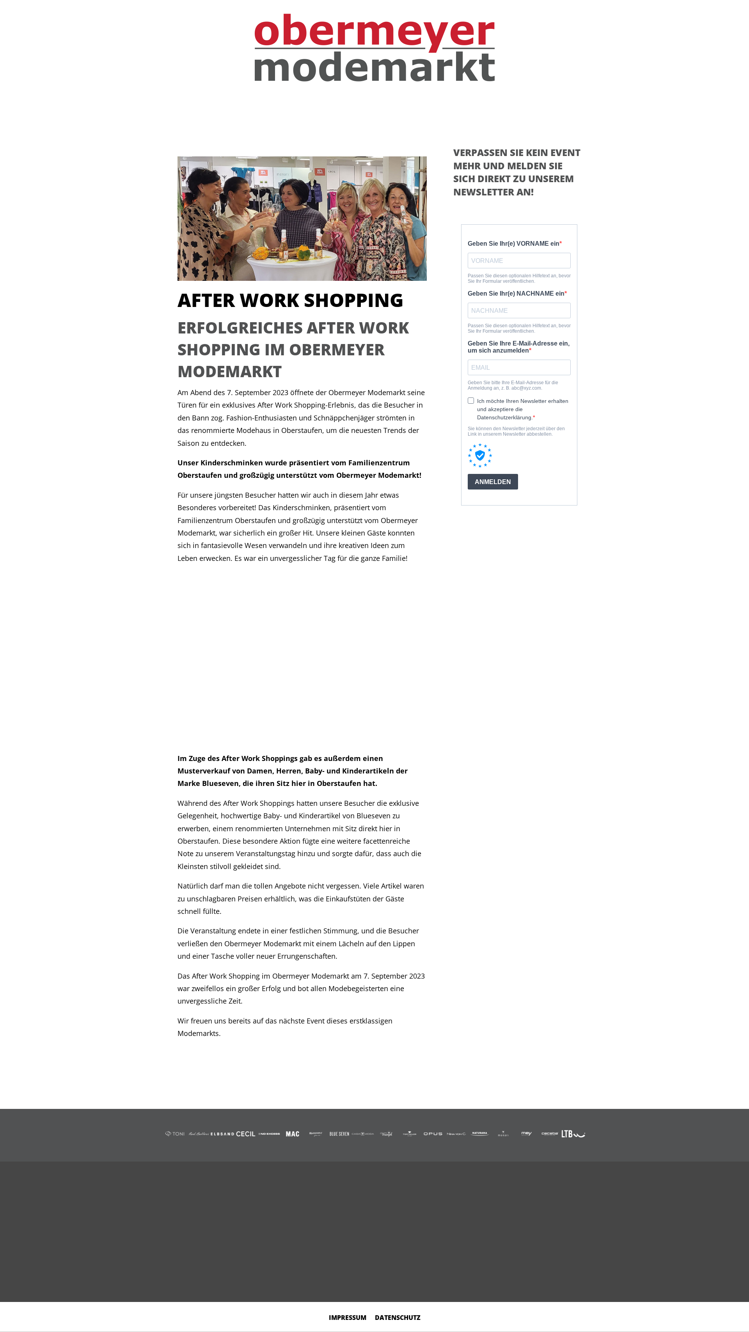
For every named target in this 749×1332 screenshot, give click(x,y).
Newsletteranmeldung (510, 1255)
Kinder (272, 109)
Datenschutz (398, 1318)
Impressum (347, 1318)
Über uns (401, 109)
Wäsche (309, 109)
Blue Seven (354, 109)
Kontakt (545, 109)
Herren (236, 109)
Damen (199, 109)
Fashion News (492, 109)
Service (442, 109)
